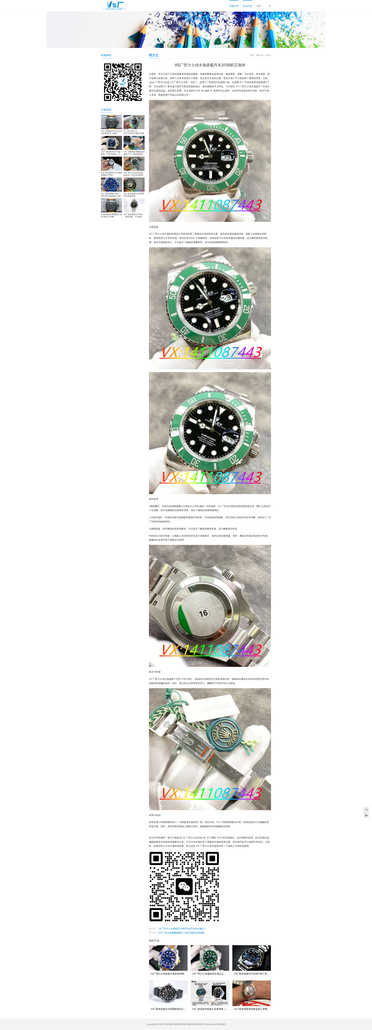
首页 (258, 6)
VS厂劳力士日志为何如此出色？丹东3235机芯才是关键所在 (133, 173)
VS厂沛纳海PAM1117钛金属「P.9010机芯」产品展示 (111, 153)
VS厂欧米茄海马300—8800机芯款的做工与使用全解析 (111, 194)
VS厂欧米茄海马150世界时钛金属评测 (134, 194)
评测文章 (233, 6)
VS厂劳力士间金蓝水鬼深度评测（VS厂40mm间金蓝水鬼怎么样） (168, 973)
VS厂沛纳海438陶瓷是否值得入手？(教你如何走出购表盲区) (134, 153)
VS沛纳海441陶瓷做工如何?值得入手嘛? (111, 215)
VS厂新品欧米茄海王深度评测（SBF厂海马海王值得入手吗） (210, 1008)
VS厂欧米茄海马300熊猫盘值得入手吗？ (111, 173)
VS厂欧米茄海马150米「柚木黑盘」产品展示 (133, 215)
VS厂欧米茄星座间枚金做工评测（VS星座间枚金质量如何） (251, 1008)
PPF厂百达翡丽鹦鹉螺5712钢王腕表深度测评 (181, 932)
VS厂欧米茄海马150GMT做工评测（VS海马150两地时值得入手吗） (251, 973)
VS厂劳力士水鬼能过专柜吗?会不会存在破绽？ (182, 928)
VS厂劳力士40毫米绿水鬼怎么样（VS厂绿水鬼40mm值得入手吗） (210, 973)
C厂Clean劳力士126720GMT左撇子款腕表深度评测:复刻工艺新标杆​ (134, 132)
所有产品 (247, 6)
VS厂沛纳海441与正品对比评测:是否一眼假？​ (111, 132)
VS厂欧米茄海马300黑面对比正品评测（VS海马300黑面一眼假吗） (168, 1008)
